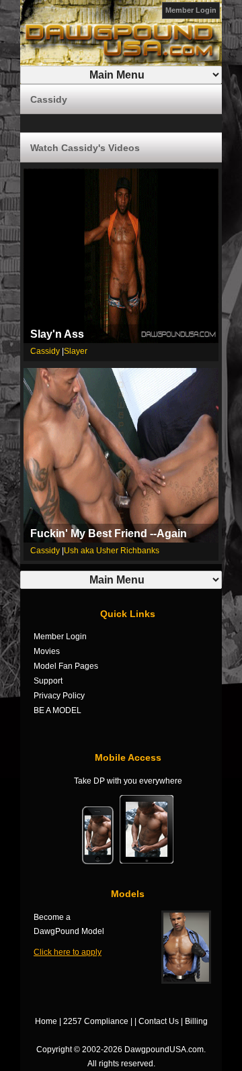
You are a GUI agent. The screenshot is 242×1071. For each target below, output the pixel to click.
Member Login (190, 10)
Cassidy (45, 351)
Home (46, 1021)
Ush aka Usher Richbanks (111, 550)
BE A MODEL (57, 710)
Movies (47, 651)
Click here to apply (68, 952)
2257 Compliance (95, 1021)
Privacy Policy (59, 695)
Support (48, 681)
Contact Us (158, 1021)
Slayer (75, 351)
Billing (196, 1021)
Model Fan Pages (66, 666)
